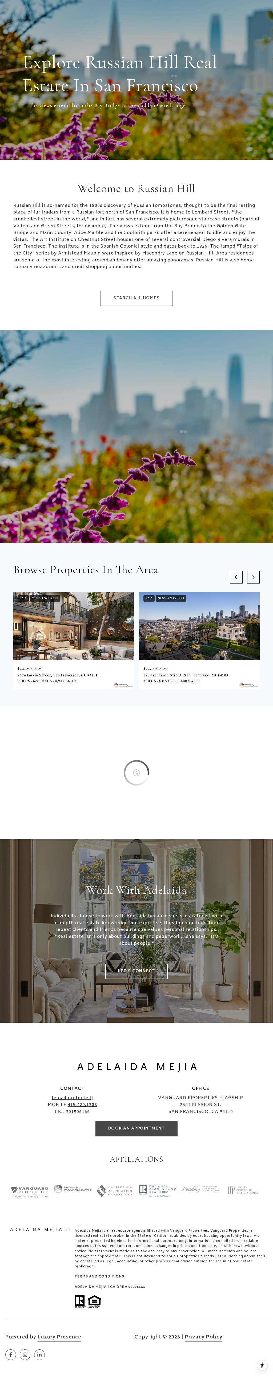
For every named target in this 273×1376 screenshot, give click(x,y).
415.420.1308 (82, 1105)
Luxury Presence (59, 1337)
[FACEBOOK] (10, 1354)
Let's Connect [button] (136, 971)
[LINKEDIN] (39, 1354)
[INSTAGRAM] (25, 1354)
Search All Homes (136, 298)
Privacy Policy (203, 1337)
